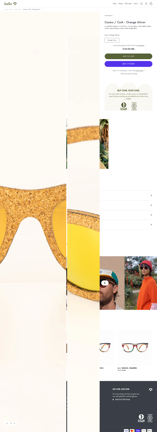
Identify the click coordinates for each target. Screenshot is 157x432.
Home (6, 9)
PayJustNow (141, 45)
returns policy (139, 70)
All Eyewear (17, 9)
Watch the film (122, 399)
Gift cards (128, 4)
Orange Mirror (112, 40)
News (136, 4)
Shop (114, 4)
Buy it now (128, 64)
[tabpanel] (33, 222)
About (120, 4)
